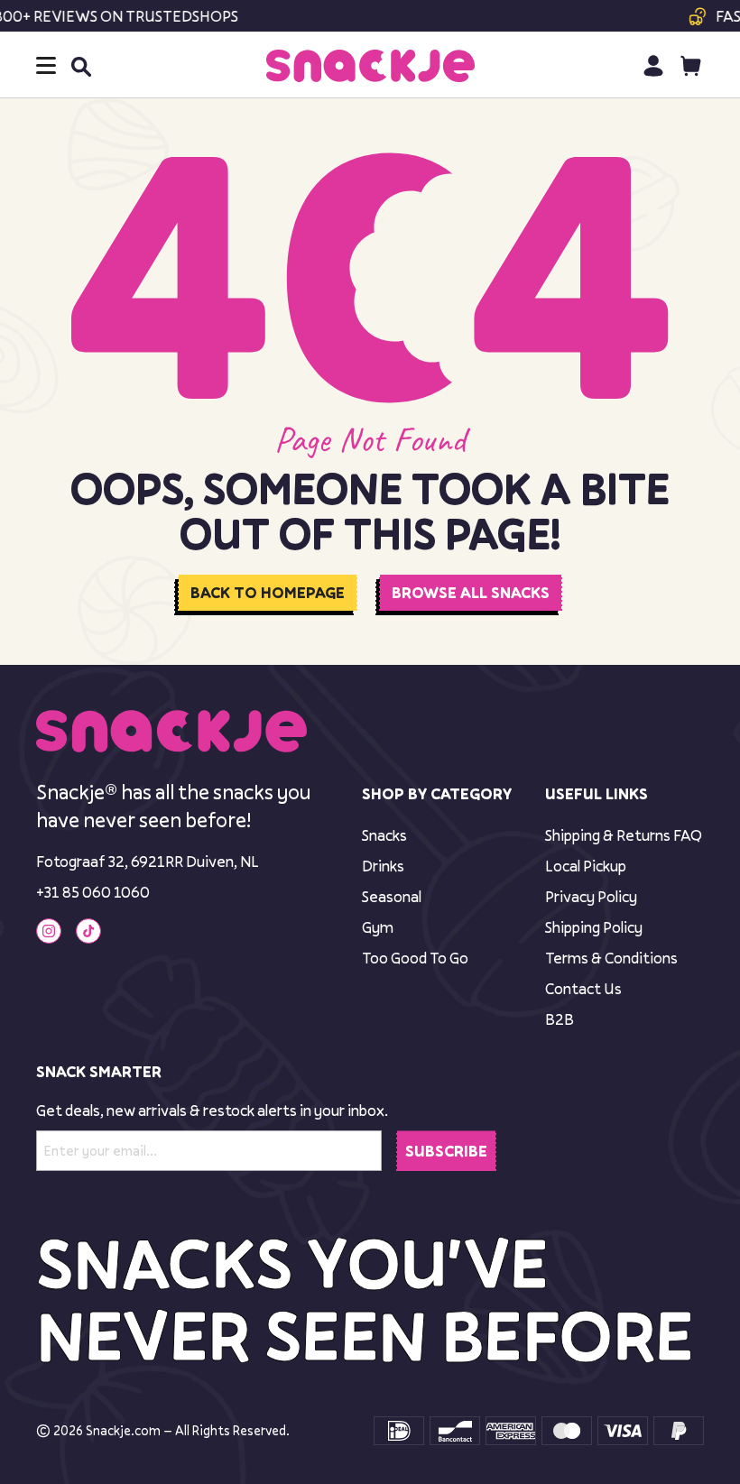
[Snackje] (370, 66)
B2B (559, 1019)
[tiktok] (88, 931)
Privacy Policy (591, 896)
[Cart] (690, 65)
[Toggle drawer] (46, 65)
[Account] (652, 65)
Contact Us (583, 988)
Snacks (384, 835)
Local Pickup (585, 865)
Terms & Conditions (611, 957)
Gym (377, 927)
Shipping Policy (594, 927)
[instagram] (48, 931)
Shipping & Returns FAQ (623, 835)
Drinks (383, 865)
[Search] (80, 66)
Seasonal (391, 896)
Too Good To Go (415, 957)
